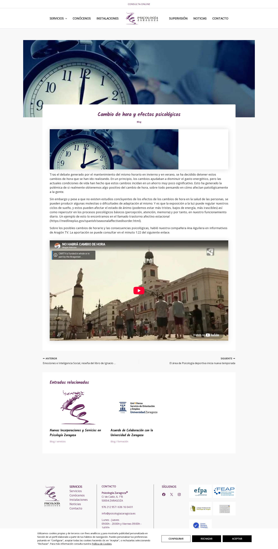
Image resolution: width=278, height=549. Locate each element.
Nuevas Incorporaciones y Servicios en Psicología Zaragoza (75, 433)
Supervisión (178, 18)
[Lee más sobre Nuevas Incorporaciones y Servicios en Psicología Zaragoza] (78, 407)
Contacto (220, 18)
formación (122, 441)
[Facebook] (164, 494)
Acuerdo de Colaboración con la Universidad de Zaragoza (132, 433)
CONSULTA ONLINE (139, 4)
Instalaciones (108, 18)
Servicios (57, 18)
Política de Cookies (102, 543)
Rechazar (206, 538)
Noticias (200, 18)
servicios (61, 441)
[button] (65, 18)
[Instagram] (179, 494)
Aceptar (237, 538)
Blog (139, 121)
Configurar (176, 538)
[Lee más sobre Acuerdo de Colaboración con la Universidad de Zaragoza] (139, 407)
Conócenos (82, 18)
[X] (171, 494)
